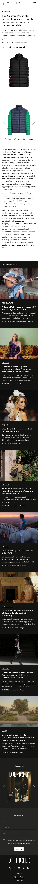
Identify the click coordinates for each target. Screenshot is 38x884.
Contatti (19, 874)
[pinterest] (10, 48)
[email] (3, 48)
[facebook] (7, 48)
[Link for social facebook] (14, 869)
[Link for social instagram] (19, 869)
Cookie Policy (19, 880)
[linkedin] (13, 48)
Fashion (6, 11)
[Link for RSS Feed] (28, 868)
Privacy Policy (25, 844)
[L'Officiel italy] (19, 2)
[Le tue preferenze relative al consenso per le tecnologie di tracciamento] (4, 4)
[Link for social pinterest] (23, 869)
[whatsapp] (20, 48)
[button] (33, 122)
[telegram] (24, 48)
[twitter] (17, 48)
